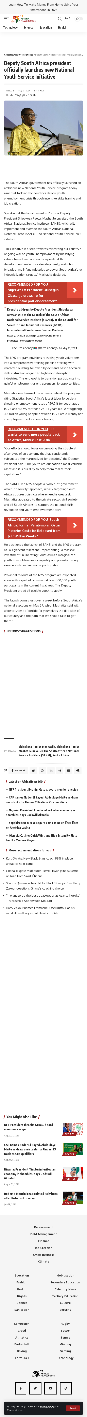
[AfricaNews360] (23, 18)
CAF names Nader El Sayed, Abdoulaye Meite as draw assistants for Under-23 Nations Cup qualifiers (30, 1149)
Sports (70, 1134)
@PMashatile (15, 314)
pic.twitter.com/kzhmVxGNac (24, 340)
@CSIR (58, 325)
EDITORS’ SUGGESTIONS (23, 631)
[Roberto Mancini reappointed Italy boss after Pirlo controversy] (73, 1198)
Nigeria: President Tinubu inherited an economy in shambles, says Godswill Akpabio (29, 1173)
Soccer (69, 1154)
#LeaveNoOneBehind (48, 335)
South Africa (60, 755)
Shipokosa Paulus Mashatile (37, 746)
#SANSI (47, 320)
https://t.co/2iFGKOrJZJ (21, 335)
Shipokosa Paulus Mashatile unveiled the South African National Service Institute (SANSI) (49, 751)
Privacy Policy (47, 1406)
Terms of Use (14, 1410)
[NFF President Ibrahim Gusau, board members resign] (73, 1129)
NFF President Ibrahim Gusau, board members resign (43, 789)
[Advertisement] (43, 40)
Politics (70, 1179)
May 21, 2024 (70, 348)
